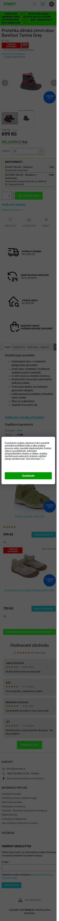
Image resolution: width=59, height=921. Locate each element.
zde (42, 459)
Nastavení (28, 467)
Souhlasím (28, 475)
